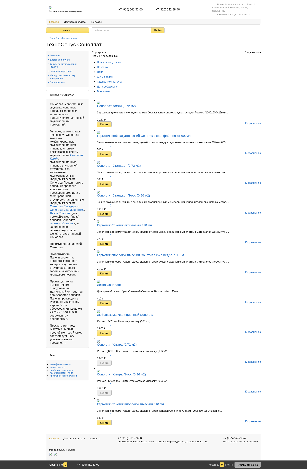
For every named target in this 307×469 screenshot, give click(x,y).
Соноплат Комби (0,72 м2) (116, 106)
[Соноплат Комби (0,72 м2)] (98, 100)
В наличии (103, 91)
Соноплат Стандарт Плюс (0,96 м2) (123, 195)
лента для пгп (57, 367)
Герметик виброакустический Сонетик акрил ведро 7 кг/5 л (140, 255)
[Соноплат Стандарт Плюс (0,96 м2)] (98, 189)
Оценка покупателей (109, 81)
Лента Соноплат (61, 213)
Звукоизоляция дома (61, 71)
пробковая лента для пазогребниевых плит (61, 371)
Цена (100, 71)
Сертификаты (57, 82)
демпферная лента (60, 364)
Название (103, 67)
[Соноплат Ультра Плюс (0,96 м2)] (98, 368)
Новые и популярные (110, 62)
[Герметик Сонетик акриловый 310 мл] (98, 219)
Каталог (67, 30)
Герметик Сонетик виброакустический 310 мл (130, 404)
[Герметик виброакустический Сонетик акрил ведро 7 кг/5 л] (98, 249)
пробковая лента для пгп (63, 375)
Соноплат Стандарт (63, 206)
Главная (54, 21)
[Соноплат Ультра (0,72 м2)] (98, 338)
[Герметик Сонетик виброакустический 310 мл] (98, 398)
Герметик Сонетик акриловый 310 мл (124, 225)
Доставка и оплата (75, 21)
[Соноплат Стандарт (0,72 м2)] (98, 159)
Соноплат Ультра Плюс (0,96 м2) (121, 374)
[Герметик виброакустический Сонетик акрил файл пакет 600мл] (98, 130)
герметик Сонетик (61, 223)
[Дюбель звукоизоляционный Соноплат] (98, 308)
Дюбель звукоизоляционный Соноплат (126, 315)
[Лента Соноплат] (98, 279)
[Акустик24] (50, 7)
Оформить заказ (248, 464)
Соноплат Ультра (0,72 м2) (117, 344)
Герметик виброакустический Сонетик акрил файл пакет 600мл (144, 136)
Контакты (96, 21)
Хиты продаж (105, 76)
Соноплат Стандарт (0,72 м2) (119, 165)
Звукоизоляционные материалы (65, 11)
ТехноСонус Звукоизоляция (63, 38)
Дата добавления (107, 86)
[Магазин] (47, 38)
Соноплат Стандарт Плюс (67, 209)
